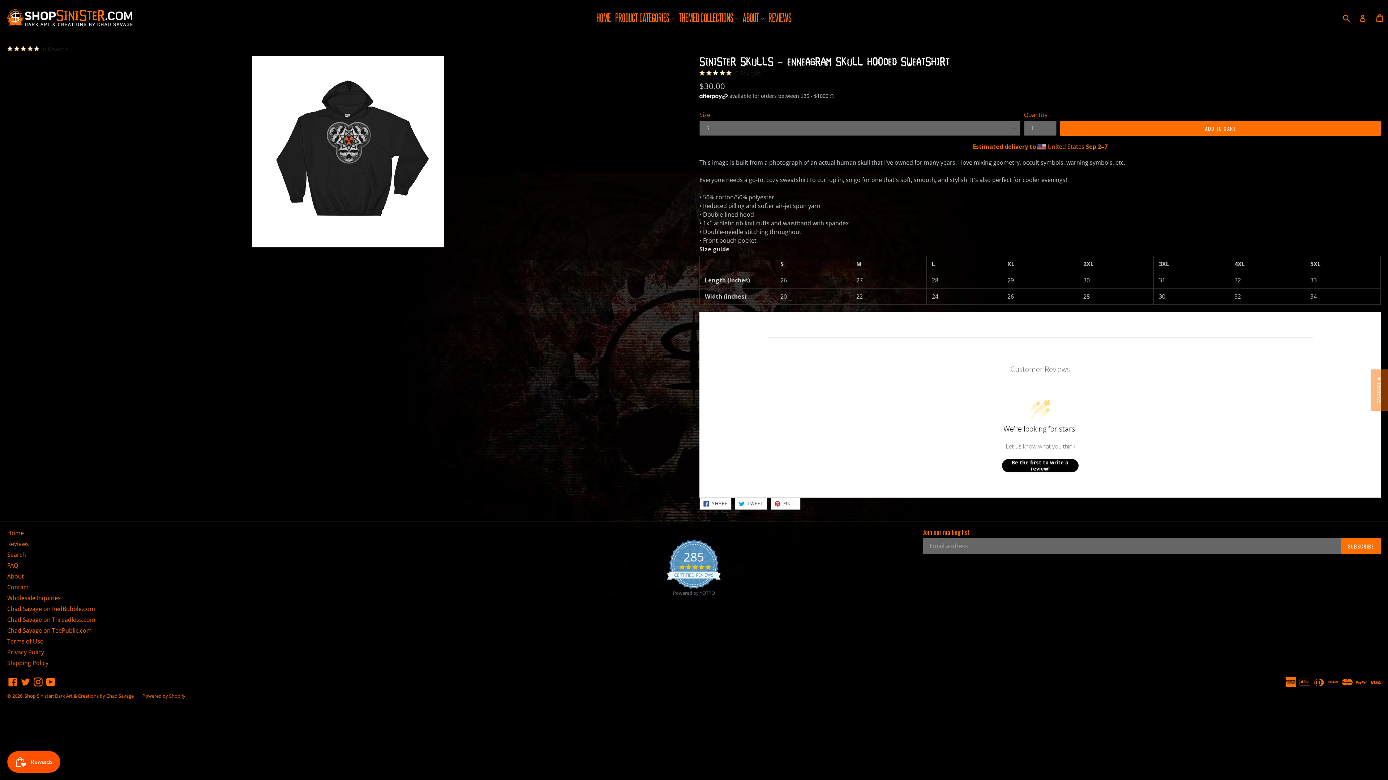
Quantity (1036, 115)
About (754, 17)
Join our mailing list (946, 532)
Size (704, 115)
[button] (1379, 390)
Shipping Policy (27, 663)
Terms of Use (25, 641)
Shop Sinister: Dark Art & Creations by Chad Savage (79, 696)
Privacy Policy (25, 652)
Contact (18, 587)
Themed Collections (709, 17)
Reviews (780, 18)
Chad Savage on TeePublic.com (49, 630)
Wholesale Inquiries (34, 598)
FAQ (12, 565)
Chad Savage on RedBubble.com (51, 609)
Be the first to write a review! (1040, 465)
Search (16, 555)
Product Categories (645, 17)
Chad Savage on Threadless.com (51, 620)
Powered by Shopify (163, 696)
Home (603, 18)
